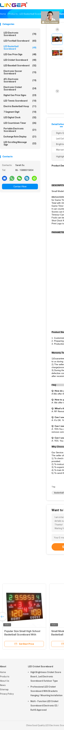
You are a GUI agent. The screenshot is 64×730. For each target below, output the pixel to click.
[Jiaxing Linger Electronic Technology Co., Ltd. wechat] (19, 178)
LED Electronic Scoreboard (20, 34)
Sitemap (4, 689)
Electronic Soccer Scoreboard (20, 72)
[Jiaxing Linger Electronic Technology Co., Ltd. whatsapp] (11, 178)
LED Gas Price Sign (20, 54)
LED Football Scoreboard (20, 41)
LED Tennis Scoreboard (20, 101)
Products (4, 676)
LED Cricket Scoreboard (20, 60)
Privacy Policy (7, 694)
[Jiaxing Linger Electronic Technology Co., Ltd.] (13, 4)
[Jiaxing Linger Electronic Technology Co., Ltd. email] (4, 178)
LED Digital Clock (20, 117)
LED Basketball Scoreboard (20, 47)
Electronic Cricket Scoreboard (20, 88)
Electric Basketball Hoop (20, 106)
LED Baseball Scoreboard (20, 65)
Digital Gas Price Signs (20, 95)
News (3, 685)
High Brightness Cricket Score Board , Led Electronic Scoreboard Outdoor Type (45, 676)
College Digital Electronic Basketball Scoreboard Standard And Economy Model (24, 634)
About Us (4, 681)
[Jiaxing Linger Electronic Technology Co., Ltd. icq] (34, 178)
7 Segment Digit (20, 112)
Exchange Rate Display (20, 136)
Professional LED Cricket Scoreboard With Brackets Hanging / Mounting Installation (46, 691)
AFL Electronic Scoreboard (20, 80)
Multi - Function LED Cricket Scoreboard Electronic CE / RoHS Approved (44, 705)
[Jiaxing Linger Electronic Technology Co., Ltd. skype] (26, 178)
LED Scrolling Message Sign (20, 143)
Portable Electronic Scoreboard (20, 129)
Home (3, 672)
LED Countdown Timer (20, 123)
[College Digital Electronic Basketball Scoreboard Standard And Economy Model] (25, 605)
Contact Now (20, 186)
